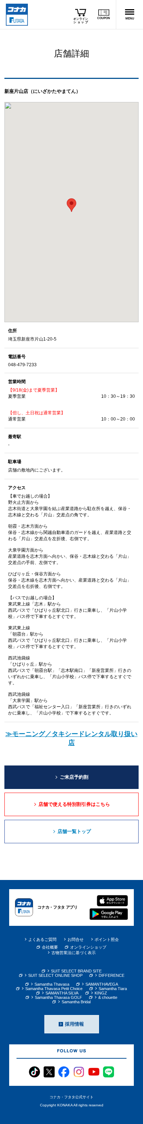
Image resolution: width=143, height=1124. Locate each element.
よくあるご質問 (42, 939)
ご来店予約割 (74, 777)
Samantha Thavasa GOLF (58, 997)
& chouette (107, 997)
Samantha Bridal (76, 1002)
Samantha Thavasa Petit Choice (53, 988)
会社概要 (50, 947)
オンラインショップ (88, 947)
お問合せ (75, 939)
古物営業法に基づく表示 (73, 952)
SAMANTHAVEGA (101, 984)
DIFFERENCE (111, 975)
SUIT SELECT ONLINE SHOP (55, 975)
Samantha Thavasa (51, 984)
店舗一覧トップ (74, 831)
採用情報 (74, 1024)
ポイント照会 (107, 939)
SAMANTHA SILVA (61, 993)
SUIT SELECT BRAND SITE (76, 971)
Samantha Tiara (113, 988)
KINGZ (101, 993)
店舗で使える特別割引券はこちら (74, 804)
